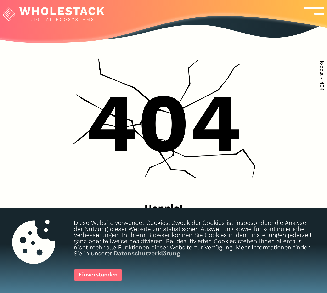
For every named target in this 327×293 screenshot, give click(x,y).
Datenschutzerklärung (147, 253)
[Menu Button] (309, 11)
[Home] (52, 10)
